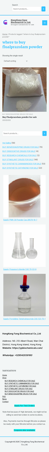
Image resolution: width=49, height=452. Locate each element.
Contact (5, 402)
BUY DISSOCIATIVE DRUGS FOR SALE (19, 391)
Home (4, 34)
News (4, 399)
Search (15, 5)
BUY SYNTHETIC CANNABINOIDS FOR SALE (22, 383)
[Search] (43, 8)
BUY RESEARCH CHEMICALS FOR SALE (20, 381)
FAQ (4, 396)
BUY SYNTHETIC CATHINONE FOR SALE (20, 386)
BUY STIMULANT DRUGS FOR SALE (18, 389)
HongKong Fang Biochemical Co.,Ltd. (21, 21)
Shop (4, 378)
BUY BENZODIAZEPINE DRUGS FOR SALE (21, 394)
